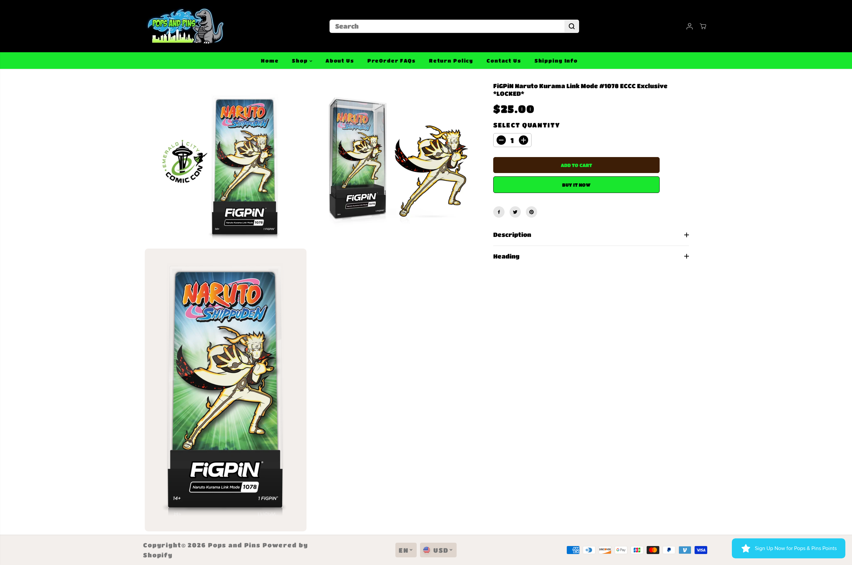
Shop (300, 61)
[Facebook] (499, 212)
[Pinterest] (531, 212)
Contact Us (504, 61)
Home (270, 61)
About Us (339, 61)
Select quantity (526, 124)
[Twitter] (515, 212)
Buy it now (576, 184)
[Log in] (690, 26)
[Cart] (703, 26)
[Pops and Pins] (184, 26)
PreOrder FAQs (391, 61)
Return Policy (451, 61)
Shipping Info (556, 61)
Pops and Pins (234, 545)
